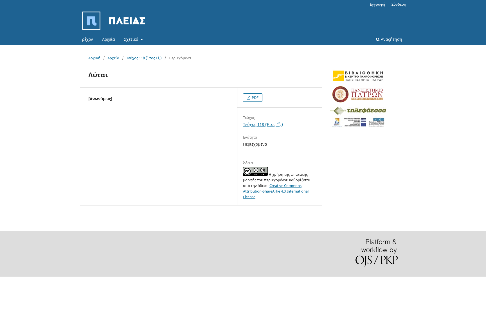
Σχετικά (132, 39)
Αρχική (94, 57)
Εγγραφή (377, 4)
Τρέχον (86, 39)
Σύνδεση (399, 4)
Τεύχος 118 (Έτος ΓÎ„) (144, 57)
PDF (254, 97)
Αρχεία (108, 39)
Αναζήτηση (391, 39)
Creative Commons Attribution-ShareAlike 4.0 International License (276, 191)
